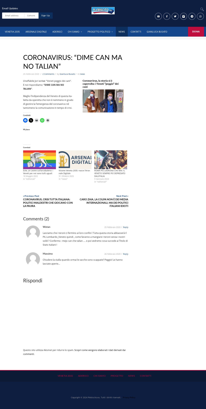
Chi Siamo (99, 376)
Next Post (121, 196)
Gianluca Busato (157, 31)
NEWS (122, 31)
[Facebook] (166, 16)
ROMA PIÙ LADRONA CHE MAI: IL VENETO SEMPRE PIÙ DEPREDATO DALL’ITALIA (109, 173)
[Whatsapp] (200, 16)
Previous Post (32, 196)
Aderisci (83, 376)
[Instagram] (183, 16)
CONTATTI (136, 31)
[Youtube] (158, 16)
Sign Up (45, 15)
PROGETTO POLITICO (99, 31)
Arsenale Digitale (36, 31)
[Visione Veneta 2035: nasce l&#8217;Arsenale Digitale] (75, 159)
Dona (196, 32)
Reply (125, 227)
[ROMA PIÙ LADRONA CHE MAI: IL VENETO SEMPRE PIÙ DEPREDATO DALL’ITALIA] (110, 159)
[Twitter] (175, 16)
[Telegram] (191, 16)
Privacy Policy (129, 397)
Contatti (145, 376)
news (82, 74)
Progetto (117, 376)
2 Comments (48, 74)
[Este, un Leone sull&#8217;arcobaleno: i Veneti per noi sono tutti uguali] (39, 159)
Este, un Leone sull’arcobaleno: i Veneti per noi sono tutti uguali (38, 172)
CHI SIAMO (73, 31)
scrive (42, 80)
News (131, 376)
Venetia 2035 (12, 31)
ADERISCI (57, 31)
